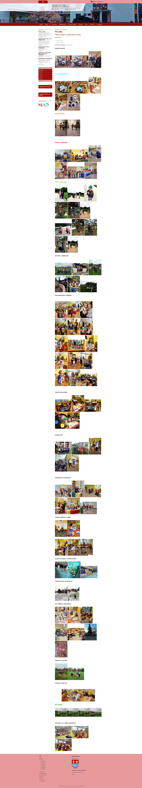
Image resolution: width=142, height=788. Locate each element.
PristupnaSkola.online (75, 786)
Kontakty (99, 24)
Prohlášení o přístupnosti (77, 772)
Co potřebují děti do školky (44, 94)
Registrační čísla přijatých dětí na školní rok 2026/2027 (44, 53)
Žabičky (40, 78)
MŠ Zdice (57, 29)
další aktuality (41, 64)
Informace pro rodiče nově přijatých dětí (45, 39)
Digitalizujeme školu (44, 86)
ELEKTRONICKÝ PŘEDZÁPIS (45, 58)
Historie (92, 24)
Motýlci (40, 75)
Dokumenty (62, 24)
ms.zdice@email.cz (71, 9)
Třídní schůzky (42, 31)
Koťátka (41, 73)
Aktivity (54, 24)
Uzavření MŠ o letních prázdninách (43, 47)
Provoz (81, 24)
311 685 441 (55, 9)
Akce (41, 24)
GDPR (73, 774)
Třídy (46, 24)
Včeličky (41, 77)
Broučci (40, 71)
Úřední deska (72, 24)
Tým (86, 24)
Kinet (82, 786)
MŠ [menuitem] (43, 2)
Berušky (41, 69)
